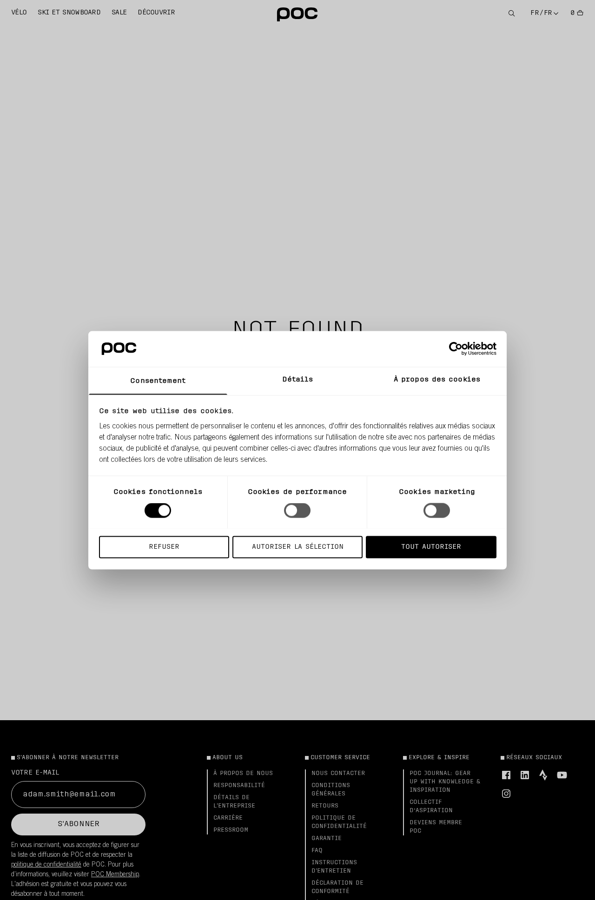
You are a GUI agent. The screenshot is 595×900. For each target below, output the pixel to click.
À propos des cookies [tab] (437, 379)
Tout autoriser (431, 546)
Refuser (164, 546)
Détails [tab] (297, 379)
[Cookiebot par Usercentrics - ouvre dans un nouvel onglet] (455, 348)
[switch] (297, 510)
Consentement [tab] (157, 380)
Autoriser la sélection (298, 546)
